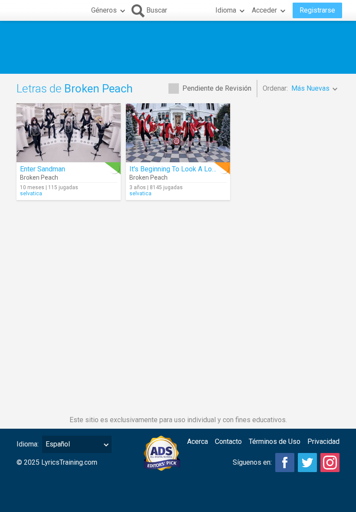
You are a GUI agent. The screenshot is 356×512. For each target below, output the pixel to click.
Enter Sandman (42, 169)
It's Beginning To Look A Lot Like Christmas (195, 169)
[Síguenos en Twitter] (307, 462)
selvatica (31, 193)
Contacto (228, 441)
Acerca (197, 441)
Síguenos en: (252, 462)
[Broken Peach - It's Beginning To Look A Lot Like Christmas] (178, 132)
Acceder (264, 10)
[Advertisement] (178, 47)
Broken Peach (39, 177)
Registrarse (317, 10)
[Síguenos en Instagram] (330, 462)
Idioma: (27, 444)
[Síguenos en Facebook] (284, 462)
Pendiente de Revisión (216, 88)
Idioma (225, 10)
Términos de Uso (274, 441)
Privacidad (323, 441)
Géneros (104, 10)
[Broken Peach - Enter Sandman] (68, 132)
